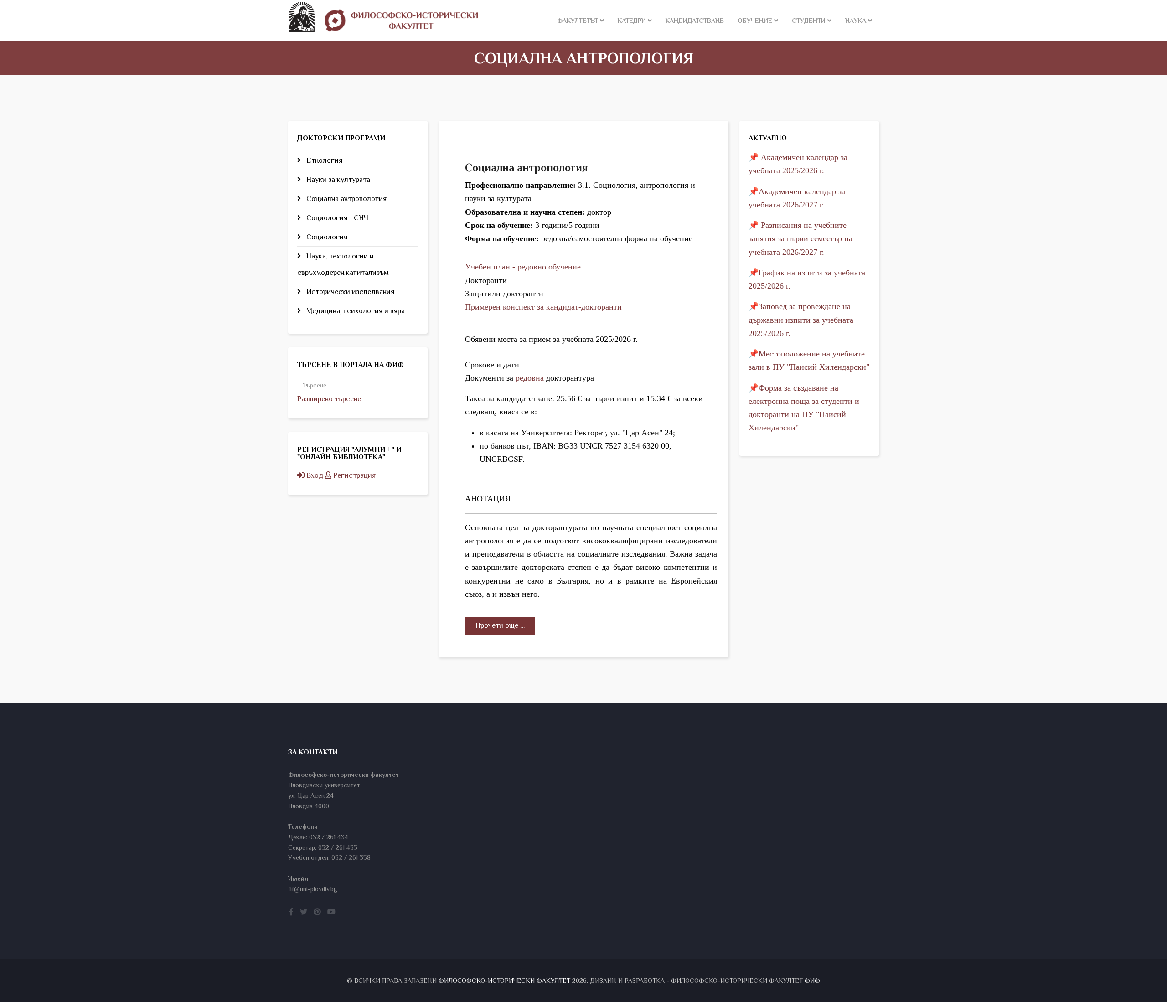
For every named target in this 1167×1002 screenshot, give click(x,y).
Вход (315, 475)
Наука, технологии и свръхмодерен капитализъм (342, 264)
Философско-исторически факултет (504, 980)
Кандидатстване (695, 20)
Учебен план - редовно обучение (523, 266)
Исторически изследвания (349, 292)
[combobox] (340, 385)
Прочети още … (500, 625)
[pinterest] (317, 912)
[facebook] (291, 912)
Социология (326, 237)
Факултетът (577, 20)
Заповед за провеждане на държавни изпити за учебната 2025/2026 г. (801, 320)
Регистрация (353, 475)
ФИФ (812, 980)
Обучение (755, 20)
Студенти (809, 20)
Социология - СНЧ (336, 218)
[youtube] (331, 912)
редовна (530, 377)
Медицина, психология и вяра (355, 311)
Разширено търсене (329, 399)
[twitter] (303, 912)
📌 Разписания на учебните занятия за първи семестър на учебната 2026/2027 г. (800, 239)
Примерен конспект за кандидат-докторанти (543, 306)
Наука (855, 20)
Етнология (323, 160)
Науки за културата (337, 180)
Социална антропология (346, 199)
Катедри (632, 20)
